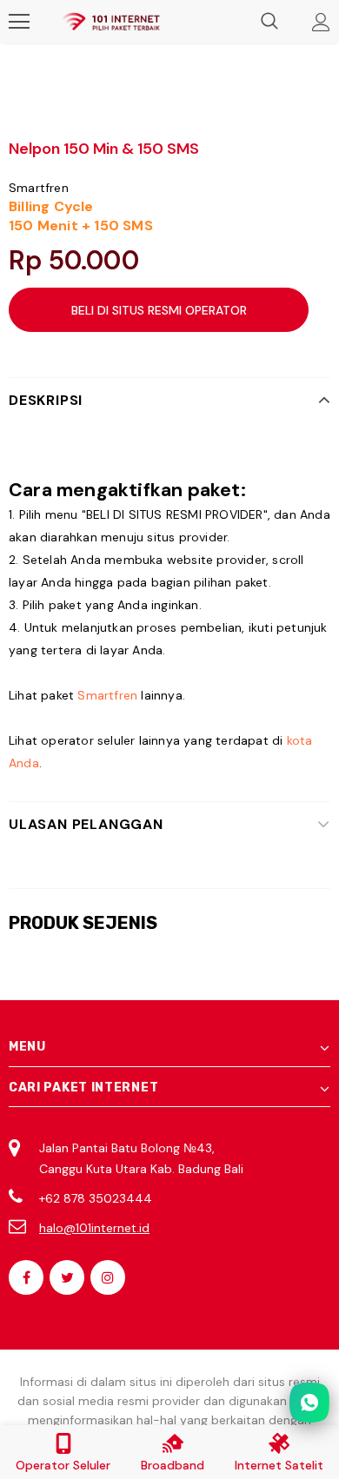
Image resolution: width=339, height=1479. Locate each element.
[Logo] (111, 21)
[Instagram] (107, 1277)
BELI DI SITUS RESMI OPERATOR (159, 310)
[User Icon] (321, 22)
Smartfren (39, 188)
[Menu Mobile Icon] (19, 21)
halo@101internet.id (94, 1228)
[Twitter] (67, 1277)
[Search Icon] (269, 21)
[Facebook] (26, 1277)
